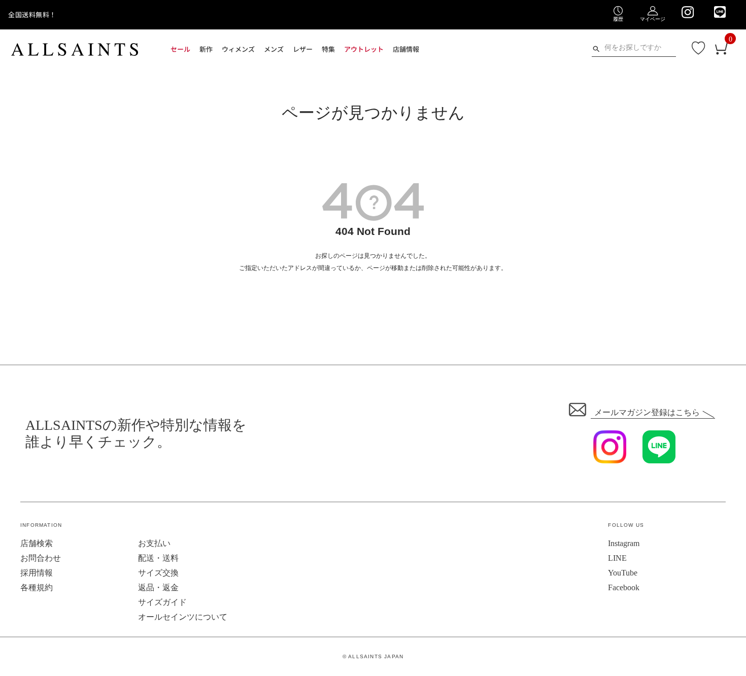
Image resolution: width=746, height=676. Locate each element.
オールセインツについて (182, 617)
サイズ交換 (158, 572)
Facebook (623, 587)
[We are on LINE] (720, 12)
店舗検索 (36, 543)
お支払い (154, 543)
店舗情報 (406, 49)
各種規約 (36, 587)
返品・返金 (158, 587)
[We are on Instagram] (687, 12)
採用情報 (36, 572)
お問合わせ (40, 558)
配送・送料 (158, 558)
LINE (617, 558)
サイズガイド (162, 602)
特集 (328, 49)
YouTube (622, 572)
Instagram (623, 543)
